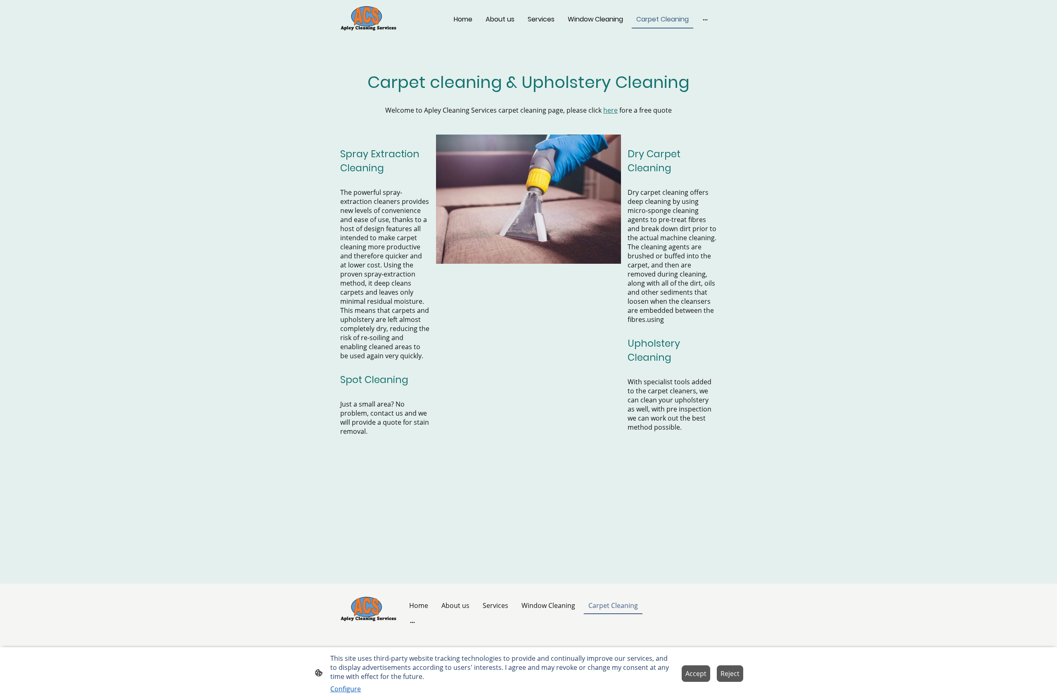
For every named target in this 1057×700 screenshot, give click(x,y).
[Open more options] (705, 19)
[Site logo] (369, 19)
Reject (729, 673)
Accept (695, 673)
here (610, 110)
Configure (345, 688)
